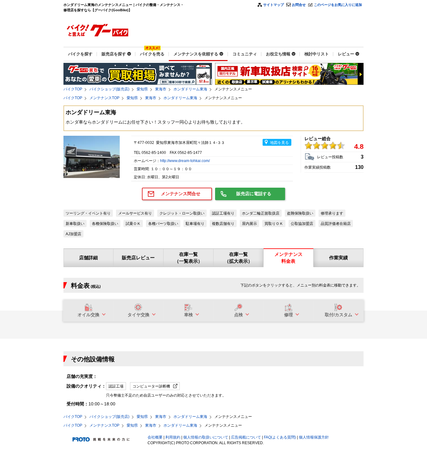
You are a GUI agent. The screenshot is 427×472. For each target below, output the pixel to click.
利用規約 (172, 437)
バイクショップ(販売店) (109, 89)
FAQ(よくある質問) (280, 437)
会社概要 (155, 437)
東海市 (160, 89)
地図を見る (279, 142)
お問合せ (299, 5)
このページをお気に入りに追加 (338, 5)
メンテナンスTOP (104, 98)
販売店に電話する (253, 193)
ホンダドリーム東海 (190, 89)
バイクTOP (72, 89)
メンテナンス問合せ (180, 193)
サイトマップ (273, 5)
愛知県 (142, 89)
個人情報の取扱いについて (205, 437)
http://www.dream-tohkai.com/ (185, 161)
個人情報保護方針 (314, 437)
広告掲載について (246, 437)
